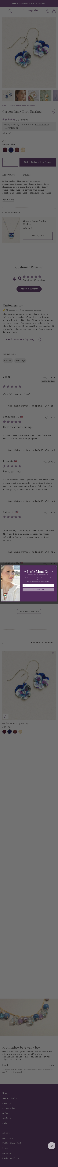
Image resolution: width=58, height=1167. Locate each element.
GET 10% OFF (38, 590)
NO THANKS (38, 593)
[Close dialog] (55, 566)
